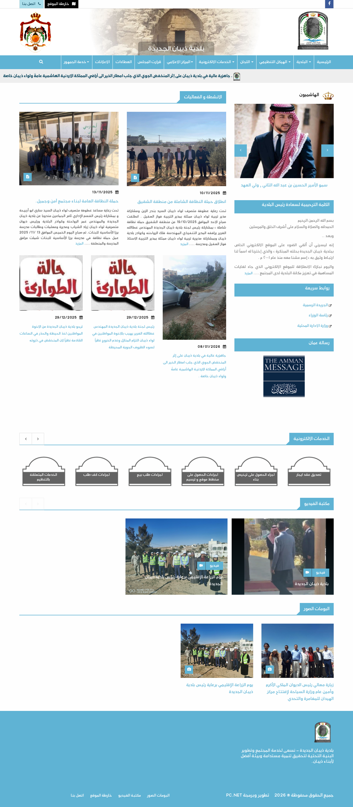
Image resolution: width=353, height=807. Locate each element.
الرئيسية (324, 62)
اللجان (245, 62)
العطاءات (124, 62)
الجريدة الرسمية (316, 305)
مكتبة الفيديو (129, 795)
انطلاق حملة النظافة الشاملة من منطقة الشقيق (181, 202)
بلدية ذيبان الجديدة (312, 584)
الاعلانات (102, 62)
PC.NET (234, 796)
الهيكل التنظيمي (273, 62)
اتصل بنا (77, 795)
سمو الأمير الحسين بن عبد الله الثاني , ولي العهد (284, 186)
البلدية (302, 62)
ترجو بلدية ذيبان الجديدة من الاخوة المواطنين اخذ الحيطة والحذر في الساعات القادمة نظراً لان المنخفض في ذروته (51, 333)
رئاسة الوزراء (319, 315)
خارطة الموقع (101, 795)
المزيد (79, 243)
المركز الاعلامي (178, 62)
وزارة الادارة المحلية (313, 326)
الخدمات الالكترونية (215, 62)
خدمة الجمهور (75, 62)
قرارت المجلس (149, 62)
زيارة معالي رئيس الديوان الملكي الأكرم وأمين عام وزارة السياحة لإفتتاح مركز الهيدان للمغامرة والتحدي (300, 692)
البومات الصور (158, 795)
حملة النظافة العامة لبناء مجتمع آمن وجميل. (77, 201)
